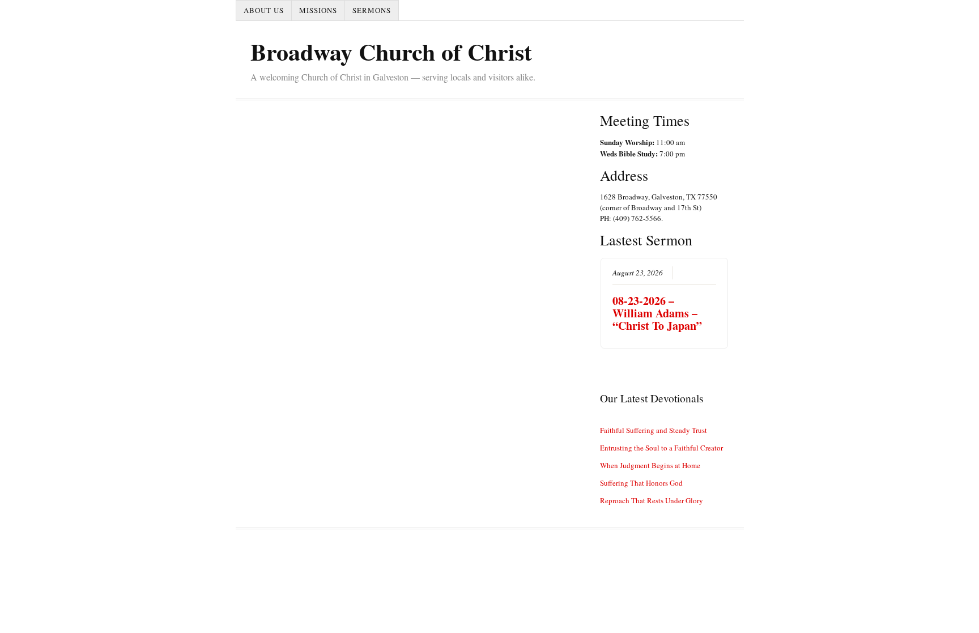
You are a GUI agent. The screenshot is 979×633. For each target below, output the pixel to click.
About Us (264, 10)
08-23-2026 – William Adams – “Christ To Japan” (657, 313)
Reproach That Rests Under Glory (651, 500)
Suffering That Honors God (641, 483)
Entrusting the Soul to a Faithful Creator (661, 448)
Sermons (371, 10)
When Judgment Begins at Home (650, 465)
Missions (318, 10)
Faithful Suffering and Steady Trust (653, 430)
